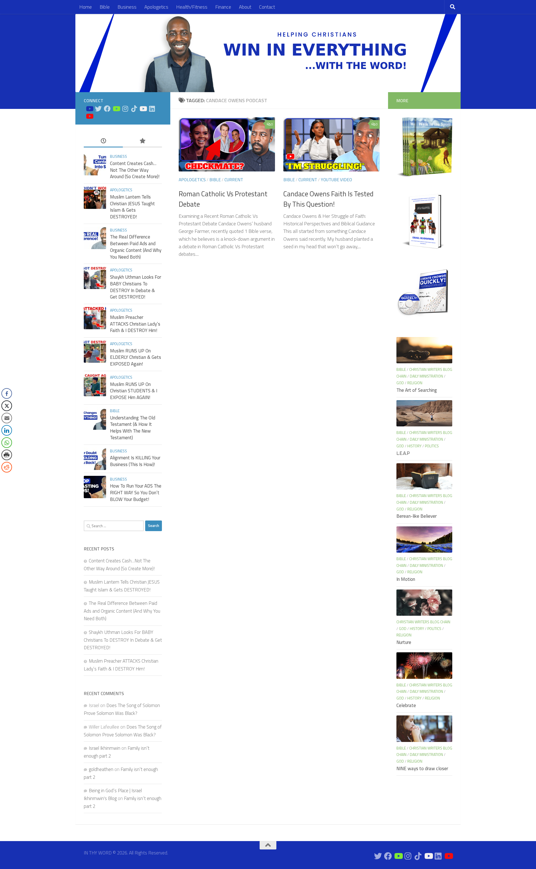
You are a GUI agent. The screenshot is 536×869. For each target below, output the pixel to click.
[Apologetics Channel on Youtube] (89, 116)
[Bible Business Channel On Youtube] (116, 108)
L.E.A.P (403, 453)
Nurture (403, 642)
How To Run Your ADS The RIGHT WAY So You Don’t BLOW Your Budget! (135, 492)
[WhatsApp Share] (6, 442)
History (414, 446)
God (400, 383)
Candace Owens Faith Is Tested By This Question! (328, 198)
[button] (6, 478)
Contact (267, 7)
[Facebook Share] (6, 393)
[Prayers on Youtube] (143, 108)
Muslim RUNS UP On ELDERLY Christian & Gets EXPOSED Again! (135, 357)
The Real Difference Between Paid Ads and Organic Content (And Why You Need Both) (135, 246)
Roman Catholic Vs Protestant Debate (223, 198)
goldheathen (101, 769)
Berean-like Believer (416, 516)
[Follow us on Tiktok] (134, 108)
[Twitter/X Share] (6, 405)
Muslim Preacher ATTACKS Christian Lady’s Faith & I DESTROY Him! (135, 324)
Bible (105, 7)
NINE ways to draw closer (422, 768)
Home (85, 7)
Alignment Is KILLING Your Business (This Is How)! (135, 461)
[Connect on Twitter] (98, 108)
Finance (223, 7)
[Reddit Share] (6, 467)
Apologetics (156, 7)
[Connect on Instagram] (125, 108)
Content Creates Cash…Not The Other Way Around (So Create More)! (134, 170)
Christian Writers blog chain (423, 622)
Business (127, 7)
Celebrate (406, 705)
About (245, 7)
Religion (414, 383)
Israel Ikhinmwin (104, 748)
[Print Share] (6, 455)
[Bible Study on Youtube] (89, 108)
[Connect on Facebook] (107, 108)
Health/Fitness (191, 7)
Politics (432, 446)
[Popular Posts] (142, 141)
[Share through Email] (6, 418)
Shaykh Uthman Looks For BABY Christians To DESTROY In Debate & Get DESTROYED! (135, 286)
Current (233, 179)
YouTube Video (336, 179)
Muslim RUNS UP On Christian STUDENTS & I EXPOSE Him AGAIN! (133, 391)
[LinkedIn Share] (6, 430)
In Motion (405, 579)
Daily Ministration (426, 376)
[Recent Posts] (103, 141)
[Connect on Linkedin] (152, 108)
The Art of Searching (416, 390)
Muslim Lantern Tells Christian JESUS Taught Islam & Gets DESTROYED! (132, 206)
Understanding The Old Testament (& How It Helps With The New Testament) (132, 427)
